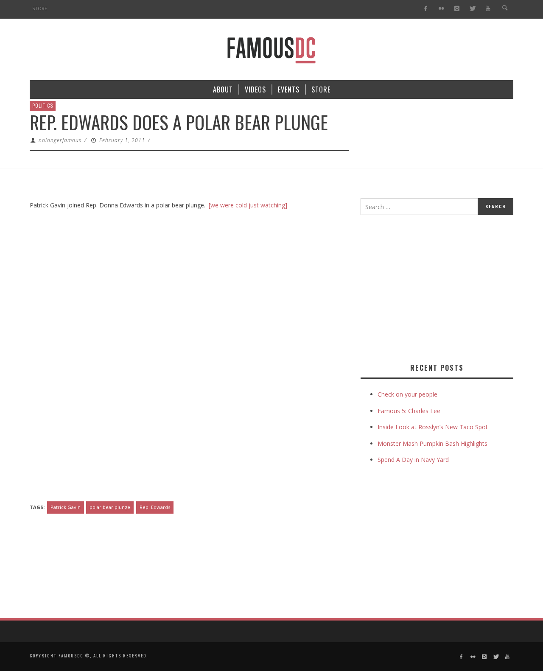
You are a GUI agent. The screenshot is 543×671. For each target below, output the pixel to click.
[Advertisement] (432, 287)
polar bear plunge (110, 507)
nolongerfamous (60, 140)
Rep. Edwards (155, 507)
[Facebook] (426, 8)
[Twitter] (472, 8)
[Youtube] (488, 8)
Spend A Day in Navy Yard (413, 460)
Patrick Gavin (65, 507)
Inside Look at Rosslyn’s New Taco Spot (433, 427)
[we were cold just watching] (248, 205)
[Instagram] (457, 8)
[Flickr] (441, 8)
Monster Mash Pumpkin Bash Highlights (432, 443)
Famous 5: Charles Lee (409, 411)
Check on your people (408, 394)
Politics (42, 105)
